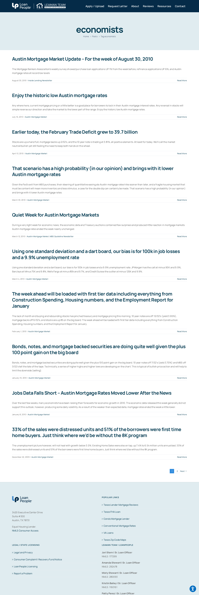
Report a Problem (23, 573)
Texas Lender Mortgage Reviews (121, 504)
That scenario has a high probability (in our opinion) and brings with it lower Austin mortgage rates (93, 171)
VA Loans (108, 532)
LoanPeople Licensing (26, 566)
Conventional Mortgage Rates (120, 525)
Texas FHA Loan (112, 511)
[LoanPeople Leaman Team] (39, 4)
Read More (182, 80)
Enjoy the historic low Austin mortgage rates (59, 95)
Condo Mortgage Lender (117, 518)
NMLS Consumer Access (25, 530)
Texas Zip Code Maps (115, 539)
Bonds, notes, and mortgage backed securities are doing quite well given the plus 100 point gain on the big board (99, 349)
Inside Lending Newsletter (40, 80)
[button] (193, 589)
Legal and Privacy (23, 552)
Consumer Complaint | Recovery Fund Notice (38, 559)
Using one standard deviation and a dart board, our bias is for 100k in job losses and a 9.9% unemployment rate (96, 254)
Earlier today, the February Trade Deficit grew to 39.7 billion (75, 132)
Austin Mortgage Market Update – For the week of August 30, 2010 (82, 59)
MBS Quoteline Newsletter (62, 236)
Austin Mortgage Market (36, 117)
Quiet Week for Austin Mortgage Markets (55, 215)
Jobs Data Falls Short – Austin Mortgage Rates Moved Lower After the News (91, 393)
